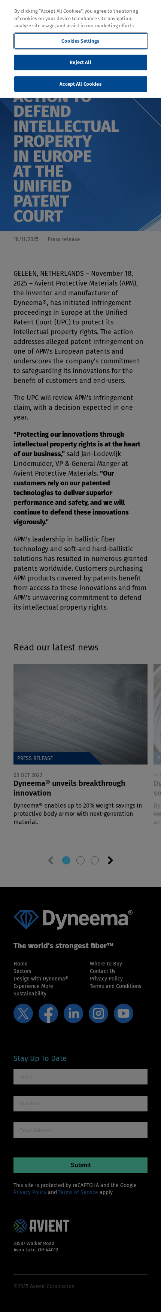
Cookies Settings (80, 41)
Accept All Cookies (80, 84)
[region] (80, 49)
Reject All (80, 62)
